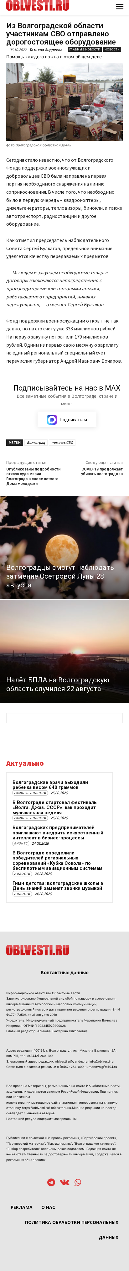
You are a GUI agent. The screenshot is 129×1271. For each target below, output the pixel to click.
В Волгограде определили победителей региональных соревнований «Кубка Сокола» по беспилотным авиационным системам (57, 860)
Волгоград (36, 442)
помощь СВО (62, 442)
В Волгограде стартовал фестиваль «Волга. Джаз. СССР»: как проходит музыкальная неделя (55, 808)
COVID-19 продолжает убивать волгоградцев (102, 471)
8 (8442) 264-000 (70, 1067)
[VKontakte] (64, 1183)
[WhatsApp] (78, 1183)
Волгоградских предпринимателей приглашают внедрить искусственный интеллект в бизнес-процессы (58, 833)
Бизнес (21, 843)
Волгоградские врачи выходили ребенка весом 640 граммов (50, 785)
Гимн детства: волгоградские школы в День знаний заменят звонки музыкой (58, 885)
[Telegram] (51, 1183)
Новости (112, 49)
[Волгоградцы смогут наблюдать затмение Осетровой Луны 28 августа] (64, 547)
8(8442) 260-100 (40, 1056)
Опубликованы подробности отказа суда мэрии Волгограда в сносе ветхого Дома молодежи (33, 476)
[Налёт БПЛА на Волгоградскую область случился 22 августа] (64, 651)
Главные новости (85, 49)
